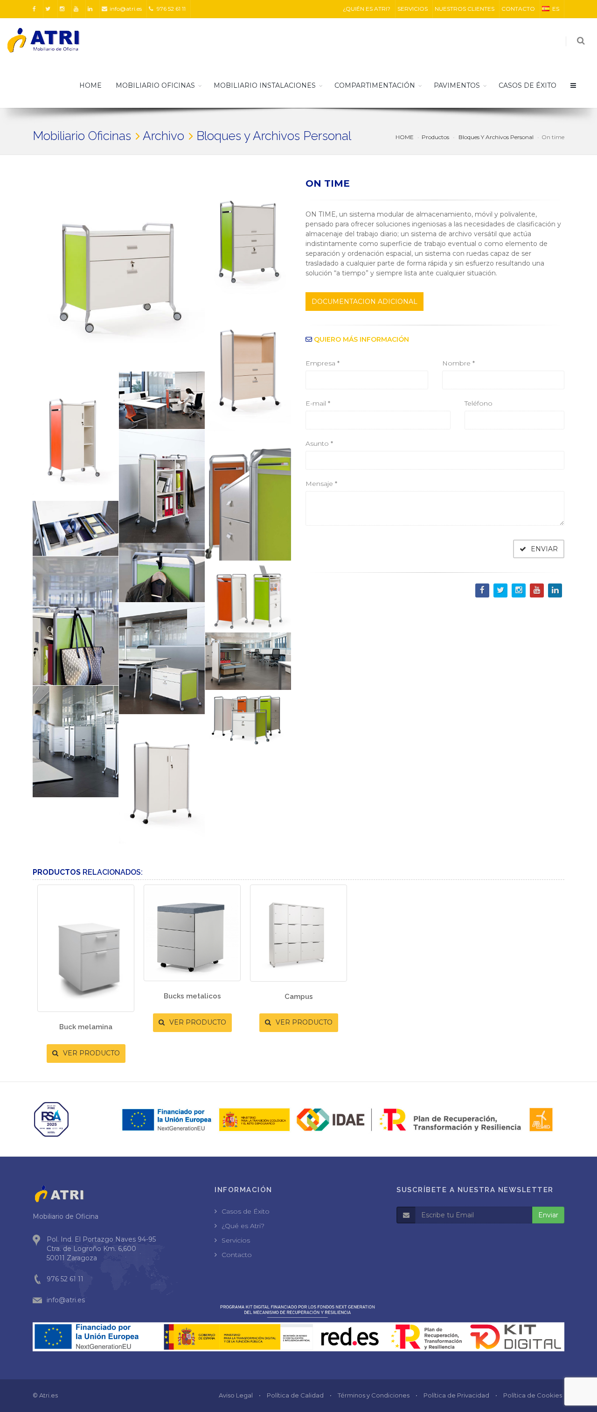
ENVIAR (543, 549)
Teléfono (479, 403)
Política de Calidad (295, 1395)
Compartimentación (374, 85)
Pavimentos (457, 85)
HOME (90, 85)
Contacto (237, 1254)
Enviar (548, 1215)
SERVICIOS (412, 8)
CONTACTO (518, 8)
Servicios (236, 1240)
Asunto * (319, 443)
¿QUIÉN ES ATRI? (366, 8)
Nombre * (458, 363)
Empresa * (322, 363)
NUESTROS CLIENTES (464, 8)
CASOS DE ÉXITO (527, 85)
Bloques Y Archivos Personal (495, 136)
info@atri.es (126, 8)
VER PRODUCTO (90, 1053)
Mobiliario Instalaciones (265, 85)
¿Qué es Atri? (243, 1226)
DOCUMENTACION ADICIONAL (364, 301)
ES (555, 8)
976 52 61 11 (170, 8)
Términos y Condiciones (374, 1395)
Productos (435, 136)
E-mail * (317, 403)
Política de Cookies (532, 1395)
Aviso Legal (236, 1395)
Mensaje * (321, 483)
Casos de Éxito (246, 1211)
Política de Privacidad (456, 1395)
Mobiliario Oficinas (155, 85)
